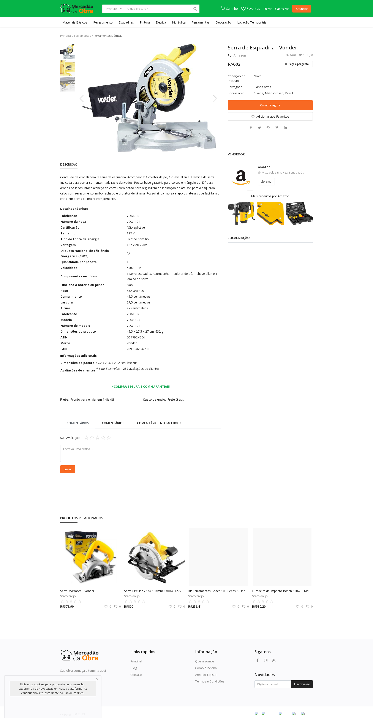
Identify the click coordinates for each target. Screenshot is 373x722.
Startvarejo (68, 596)
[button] (108, 369)
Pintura (145, 22)
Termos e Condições (209, 681)
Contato (136, 675)
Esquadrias (126, 22)
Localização (236, 93)
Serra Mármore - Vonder (77, 591)
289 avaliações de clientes (141, 369)
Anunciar (302, 9)
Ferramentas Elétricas (108, 36)
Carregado (235, 87)
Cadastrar (282, 9)
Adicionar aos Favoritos (272, 116)
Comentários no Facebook (159, 423)
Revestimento (103, 22)
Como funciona (206, 668)
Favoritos (253, 8)
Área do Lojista (206, 675)
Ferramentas (201, 22)
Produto (111, 9)
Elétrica (161, 22)
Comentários (78, 423)
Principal (65, 36)
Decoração (223, 22)
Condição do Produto (236, 78)
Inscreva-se (302, 684)
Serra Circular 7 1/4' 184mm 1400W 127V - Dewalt (154, 591)
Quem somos (204, 661)
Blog (133, 668)
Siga (268, 181)
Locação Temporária (252, 22)
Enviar (67, 469)
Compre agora (270, 105)
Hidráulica (179, 22)
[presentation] (82, 98)
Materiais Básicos (74, 22)
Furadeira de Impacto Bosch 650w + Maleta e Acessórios (282, 591)
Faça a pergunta (298, 64)
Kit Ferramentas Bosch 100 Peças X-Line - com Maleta (218, 591)
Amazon (240, 55)
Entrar (267, 9)
